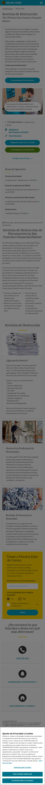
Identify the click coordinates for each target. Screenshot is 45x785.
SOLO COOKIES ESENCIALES (22, 774)
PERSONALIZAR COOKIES (22, 767)
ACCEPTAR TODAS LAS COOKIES (22, 780)
